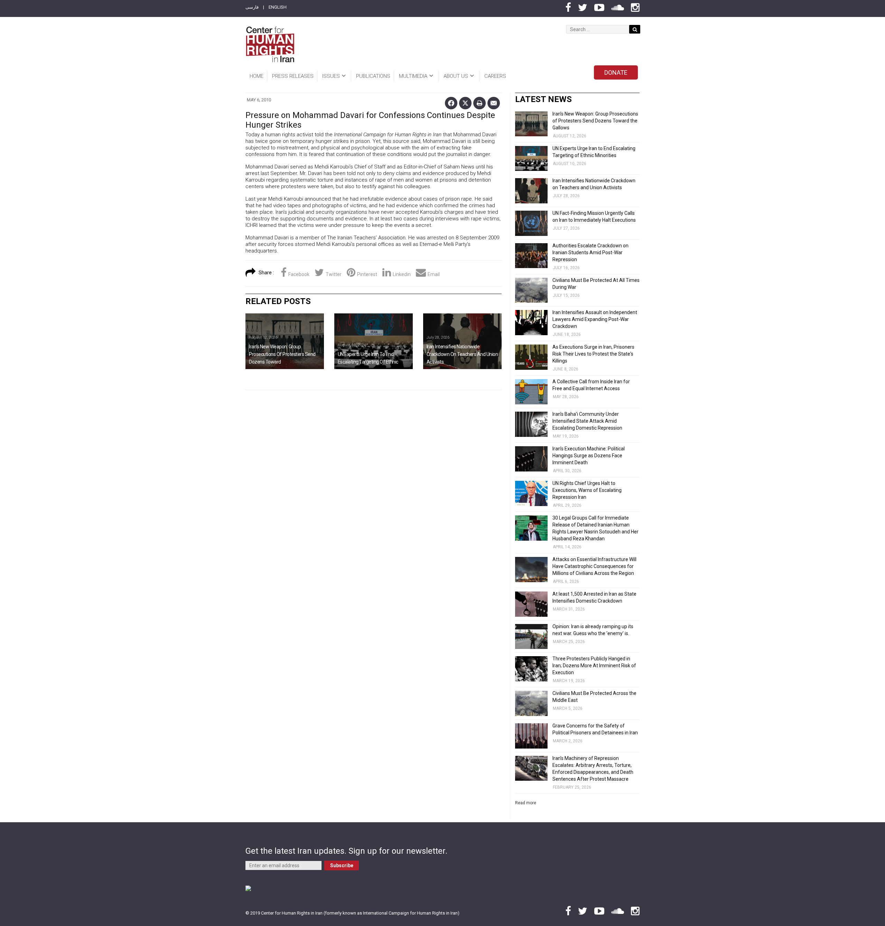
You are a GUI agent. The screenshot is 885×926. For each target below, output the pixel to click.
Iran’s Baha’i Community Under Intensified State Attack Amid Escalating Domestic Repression (587, 421)
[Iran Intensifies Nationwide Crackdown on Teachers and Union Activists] (462, 341)
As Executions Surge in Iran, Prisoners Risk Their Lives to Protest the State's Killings (593, 354)
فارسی (252, 7)
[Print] (479, 103)
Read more (525, 802)
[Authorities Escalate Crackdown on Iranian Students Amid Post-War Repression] (531, 255)
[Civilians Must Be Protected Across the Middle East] (531, 703)
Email (434, 274)
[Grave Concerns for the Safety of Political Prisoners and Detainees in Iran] (531, 736)
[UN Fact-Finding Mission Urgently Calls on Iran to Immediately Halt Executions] (531, 223)
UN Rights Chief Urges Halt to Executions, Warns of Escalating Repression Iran (587, 490)
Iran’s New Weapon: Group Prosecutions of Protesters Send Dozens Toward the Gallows (595, 120)
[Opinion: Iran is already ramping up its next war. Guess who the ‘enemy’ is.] (531, 636)
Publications (373, 76)
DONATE (615, 72)
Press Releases (293, 76)
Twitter (334, 274)
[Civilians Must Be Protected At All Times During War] (531, 290)
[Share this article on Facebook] (451, 103)
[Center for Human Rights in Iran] (269, 44)
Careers (495, 76)
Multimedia (413, 76)
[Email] (493, 103)
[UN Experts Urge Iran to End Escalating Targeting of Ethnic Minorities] (373, 341)
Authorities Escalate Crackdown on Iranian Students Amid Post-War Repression (590, 252)
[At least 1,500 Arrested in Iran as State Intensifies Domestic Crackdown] (531, 604)
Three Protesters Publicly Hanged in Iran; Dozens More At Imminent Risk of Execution (594, 665)
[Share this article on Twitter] (465, 103)
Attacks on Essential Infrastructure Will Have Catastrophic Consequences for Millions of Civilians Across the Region (594, 566)
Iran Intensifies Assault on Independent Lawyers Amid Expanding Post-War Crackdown (594, 319)
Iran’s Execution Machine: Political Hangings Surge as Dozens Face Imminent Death (588, 455)
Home (256, 76)
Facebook (298, 274)
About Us (456, 76)
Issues (331, 76)
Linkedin (402, 274)
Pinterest (367, 274)
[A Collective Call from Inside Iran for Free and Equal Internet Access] (531, 391)
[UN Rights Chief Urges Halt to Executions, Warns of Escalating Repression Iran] (531, 493)
